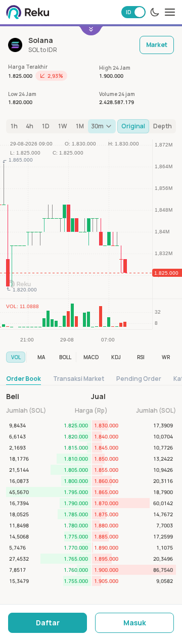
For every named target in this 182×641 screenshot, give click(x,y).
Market (156, 44)
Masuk (134, 622)
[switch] (133, 12)
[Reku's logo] (27, 12)
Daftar (48, 622)
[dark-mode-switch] (155, 12)
